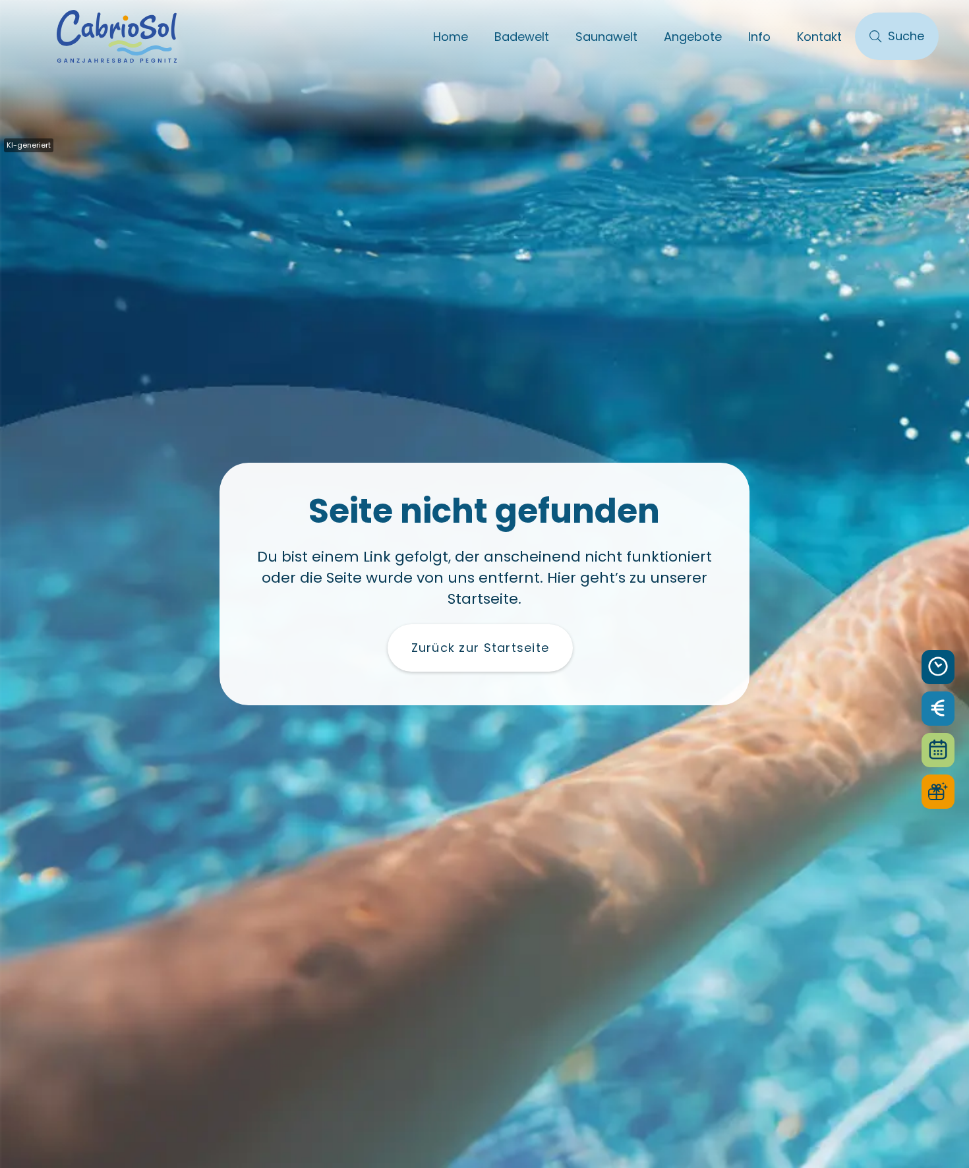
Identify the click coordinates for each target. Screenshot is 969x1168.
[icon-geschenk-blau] (938, 791)
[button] (559, 36)
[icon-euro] (938, 708)
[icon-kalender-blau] (938, 750)
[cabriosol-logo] (117, 36)
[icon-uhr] (938, 667)
